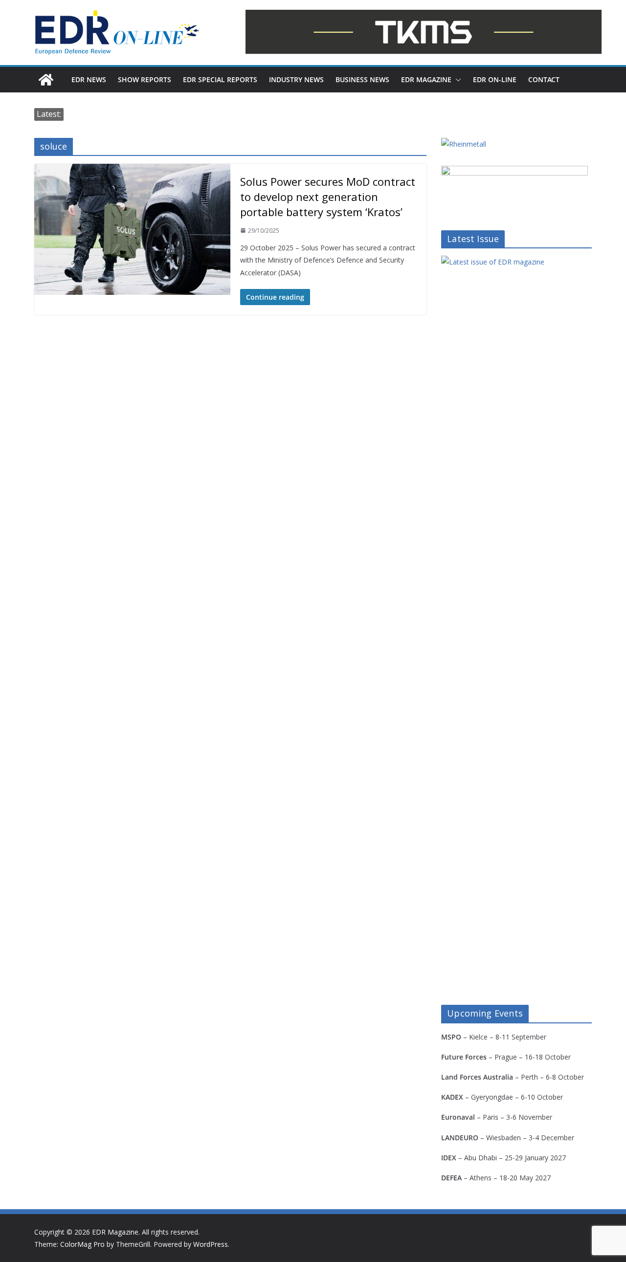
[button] (456, 80)
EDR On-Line (494, 79)
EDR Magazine (426, 79)
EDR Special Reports (220, 79)
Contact (543, 79)
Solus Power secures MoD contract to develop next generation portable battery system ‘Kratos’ (327, 196)
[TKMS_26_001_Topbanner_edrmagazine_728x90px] (424, 32)
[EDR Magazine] (46, 80)
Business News (362, 79)
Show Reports (144, 79)
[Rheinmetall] (463, 144)
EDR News (88, 79)
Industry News (296, 79)
